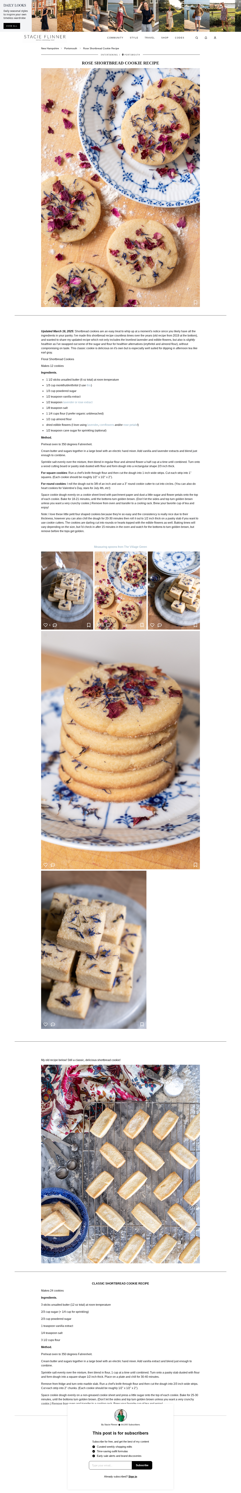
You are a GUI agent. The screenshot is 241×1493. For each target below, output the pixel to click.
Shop (165, 38)
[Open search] (197, 38)
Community (115, 38)
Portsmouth (70, 48)
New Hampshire (50, 48)
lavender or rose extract (77, 402)
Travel (150, 38)
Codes (179, 38)
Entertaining (109, 54)
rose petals (130, 424)
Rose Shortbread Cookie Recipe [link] (101, 48)
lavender (92, 424)
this (89, 385)
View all (11, 26)
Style (134, 38)
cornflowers (107, 424)
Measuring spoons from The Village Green (120, 546)
